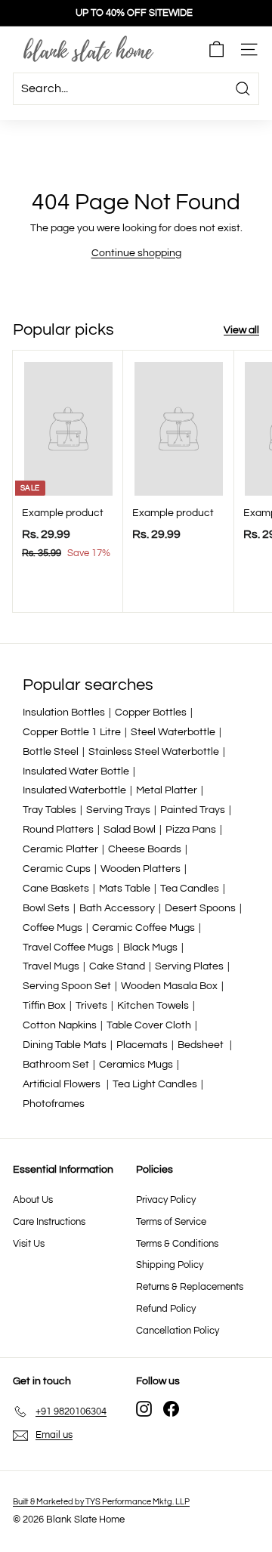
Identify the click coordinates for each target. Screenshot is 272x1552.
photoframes (54, 1104)
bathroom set (56, 1064)
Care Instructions (49, 1222)
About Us (33, 1200)
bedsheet (202, 1045)
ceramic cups (57, 869)
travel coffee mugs (68, 947)
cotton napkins (60, 1025)
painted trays (192, 810)
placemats (142, 1045)
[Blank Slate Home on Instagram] (144, 1409)
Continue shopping (136, 253)
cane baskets (56, 888)
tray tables (49, 810)
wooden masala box (169, 986)
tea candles (189, 888)
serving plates (189, 966)
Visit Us (29, 1243)
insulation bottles (64, 712)
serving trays (118, 810)
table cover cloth (149, 1025)
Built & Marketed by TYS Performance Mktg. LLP (101, 1502)
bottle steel (51, 752)
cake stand (117, 966)
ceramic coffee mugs (143, 928)
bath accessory (117, 908)
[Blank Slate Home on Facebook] (171, 1409)
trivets (91, 1005)
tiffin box (44, 1005)
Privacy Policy (166, 1200)
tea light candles (155, 1084)
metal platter (166, 790)
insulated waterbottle (74, 790)
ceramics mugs (136, 1064)
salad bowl (130, 829)
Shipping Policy (169, 1265)
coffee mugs (52, 928)
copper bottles (151, 712)
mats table (124, 888)
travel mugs (51, 966)
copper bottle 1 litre (72, 732)
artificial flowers (63, 1084)
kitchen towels (153, 1005)
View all (241, 330)
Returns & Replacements (189, 1286)
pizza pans (190, 829)
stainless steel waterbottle (153, 752)
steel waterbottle (173, 732)
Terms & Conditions (177, 1243)
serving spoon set (67, 986)
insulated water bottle (76, 771)
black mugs (150, 947)
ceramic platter (60, 849)
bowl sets (46, 908)
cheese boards (144, 849)
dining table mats (65, 1045)
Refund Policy (166, 1308)
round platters (58, 829)
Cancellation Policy (177, 1330)
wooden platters (140, 869)
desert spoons (200, 908)
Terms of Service (171, 1222)
